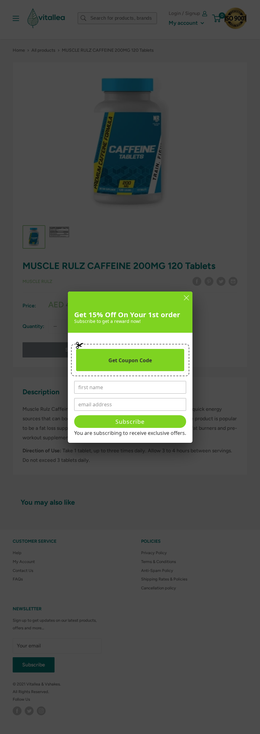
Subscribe (130, 421)
